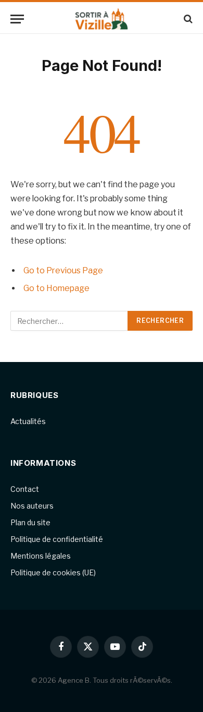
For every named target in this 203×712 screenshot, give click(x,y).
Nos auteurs (32, 505)
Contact (24, 489)
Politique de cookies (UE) (53, 572)
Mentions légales (40, 555)
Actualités (28, 421)
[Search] (187, 19)
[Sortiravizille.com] (101, 19)
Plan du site (30, 522)
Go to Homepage (56, 288)
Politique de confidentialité (56, 539)
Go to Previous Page (63, 270)
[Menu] (17, 19)
